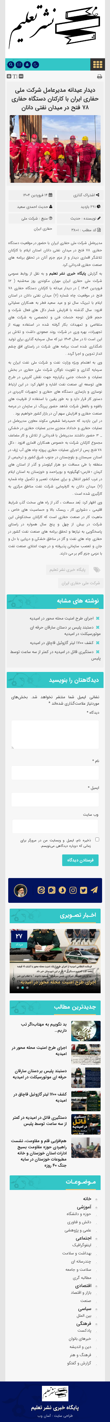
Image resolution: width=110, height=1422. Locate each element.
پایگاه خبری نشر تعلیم (67, 569)
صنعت (85, 1301)
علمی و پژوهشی (78, 1230)
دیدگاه (93, 713)
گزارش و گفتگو (79, 1363)
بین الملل (84, 1315)
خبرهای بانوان (80, 1338)
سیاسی (84, 1308)
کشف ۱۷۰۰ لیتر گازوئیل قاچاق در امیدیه (62, 643)
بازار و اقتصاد (81, 1292)
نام (95, 761)
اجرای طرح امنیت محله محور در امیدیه (62, 618)
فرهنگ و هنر (80, 1355)
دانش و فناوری (79, 1222)
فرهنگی (83, 1323)
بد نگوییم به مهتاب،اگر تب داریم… (44, 1027)
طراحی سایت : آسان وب (55, 1416)
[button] (27, 987)
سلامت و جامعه (78, 1269)
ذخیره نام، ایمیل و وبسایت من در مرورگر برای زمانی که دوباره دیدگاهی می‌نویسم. (56, 843)
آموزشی (84, 1207)
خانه (87, 1198)
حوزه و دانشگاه (79, 1214)
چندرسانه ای (81, 1261)
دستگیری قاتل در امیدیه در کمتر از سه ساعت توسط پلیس (40, 1120)
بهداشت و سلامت (76, 1253)
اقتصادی (83, 1285)
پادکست (84, 1330)
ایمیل (93, 788)
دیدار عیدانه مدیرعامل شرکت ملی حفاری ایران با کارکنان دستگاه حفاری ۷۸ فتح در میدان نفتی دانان (55, 98)
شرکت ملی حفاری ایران (81, 583)
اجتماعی (83, 1238)
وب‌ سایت (90, 815)
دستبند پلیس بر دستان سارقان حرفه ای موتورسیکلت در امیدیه (65, 630)
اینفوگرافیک (81, 1245)
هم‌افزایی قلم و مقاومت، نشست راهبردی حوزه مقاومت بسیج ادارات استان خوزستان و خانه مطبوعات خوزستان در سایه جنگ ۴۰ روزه (39, 1153)
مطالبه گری (82, 1277)
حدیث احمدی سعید (32, 207)
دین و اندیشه (80, 1347)
